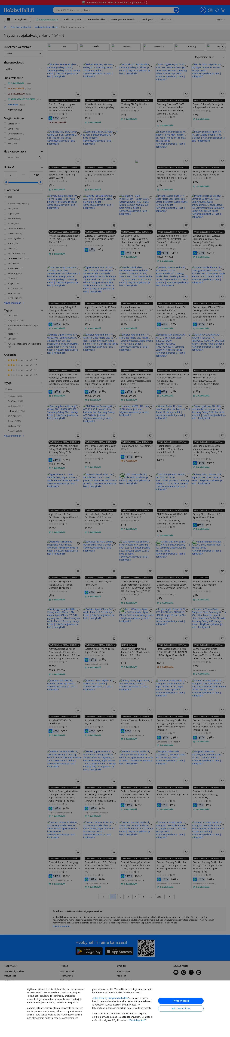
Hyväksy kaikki (181, 1000)
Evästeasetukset (181, 1008)
